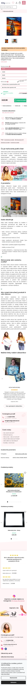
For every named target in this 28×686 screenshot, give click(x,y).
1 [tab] (7, 502)
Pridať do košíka (21, 100)
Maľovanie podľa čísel (21, 454)
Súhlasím (13, 682)
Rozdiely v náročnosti (8, 443)
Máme (12, 128)
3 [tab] (11, 502)
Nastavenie (13, 678)
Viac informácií (5, 674)
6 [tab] (16, 502)
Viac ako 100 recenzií (8, 112)
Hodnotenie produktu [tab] (9, 139)
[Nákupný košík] (19, 2)
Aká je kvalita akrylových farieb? (11, 439)
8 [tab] (20, 502)
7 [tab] (18, 502)
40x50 (3, 72)
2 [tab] (9, 502)
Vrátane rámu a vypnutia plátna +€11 (11, 84)
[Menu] (24, 3)
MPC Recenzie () (19, 139)
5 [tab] (15, 502)
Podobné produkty (14, 142)
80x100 (3, 78)
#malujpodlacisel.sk (17, 601)
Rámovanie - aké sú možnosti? (11, 437)
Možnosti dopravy (8, 435)
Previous (2, 378)
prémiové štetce (14, 122)
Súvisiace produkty (5, 142)
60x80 (3, 75)
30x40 (3, 68)
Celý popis (4, 62)
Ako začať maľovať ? (8, 433)
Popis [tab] (2, 139)
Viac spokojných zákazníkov (14, 406)
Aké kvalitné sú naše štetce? (10, 441)
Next (25, 378)
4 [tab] (13, 502)
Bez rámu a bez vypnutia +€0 (9, 87)
